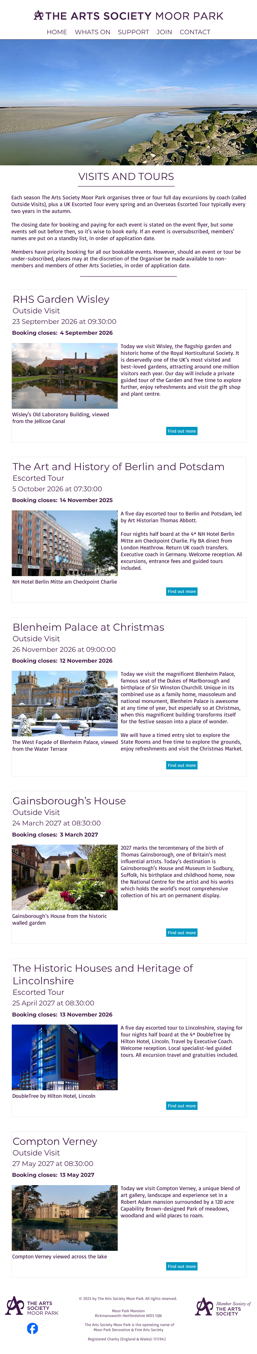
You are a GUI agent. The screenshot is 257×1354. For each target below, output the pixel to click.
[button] (92, 32)
